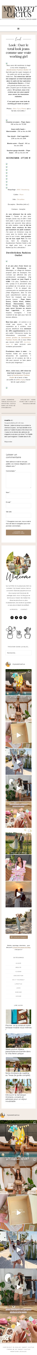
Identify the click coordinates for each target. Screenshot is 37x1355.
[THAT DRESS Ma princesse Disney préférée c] (19, 921)
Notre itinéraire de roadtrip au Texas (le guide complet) (18, 1074)
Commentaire (11, 471)
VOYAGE (18, 996)
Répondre (8, 442)
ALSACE (18, 963)
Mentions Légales (18, 1351)
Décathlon (20, 199)
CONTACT (24, 609)
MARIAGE (18, 992)
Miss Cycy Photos (19, 108)
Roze (21, 194)
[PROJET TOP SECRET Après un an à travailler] (19, 709)
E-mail (8, 502)
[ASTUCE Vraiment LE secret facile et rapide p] (19, 815)
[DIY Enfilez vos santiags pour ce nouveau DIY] (19, 788)
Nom (8, 492)
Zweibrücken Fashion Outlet (17, 70)
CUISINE (18, 971)
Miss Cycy (21, 379)
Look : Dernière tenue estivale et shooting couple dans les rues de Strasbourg (8, 403)
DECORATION (18, 975)
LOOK (18, 39)
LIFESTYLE (18, 984)
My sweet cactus (23, 1349)
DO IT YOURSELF (18, 979)
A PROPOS (13, 609)
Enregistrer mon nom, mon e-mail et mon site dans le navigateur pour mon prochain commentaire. (18, 524)
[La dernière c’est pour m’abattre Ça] (19, 762)
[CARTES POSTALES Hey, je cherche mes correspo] (19, 868)
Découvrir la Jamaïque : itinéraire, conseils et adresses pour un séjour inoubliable (16, 1098)
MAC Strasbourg (23, 189)
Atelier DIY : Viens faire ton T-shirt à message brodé (28, 401)
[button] (18, 28)
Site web (8, 512)
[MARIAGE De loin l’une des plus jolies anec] (19, 841)
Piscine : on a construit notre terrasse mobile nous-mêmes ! (19, 1027)
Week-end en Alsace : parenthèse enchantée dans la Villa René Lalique (18, 1051)
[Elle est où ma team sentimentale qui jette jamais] (19, 735)
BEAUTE (18, 967)
